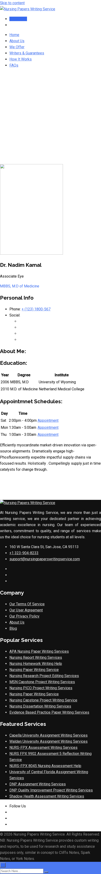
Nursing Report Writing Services (35, 657)
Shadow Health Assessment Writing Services (46, 796)
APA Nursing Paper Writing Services (39, 651)
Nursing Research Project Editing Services (44, 676)
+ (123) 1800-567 (36, 309)
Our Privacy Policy (24, 616)
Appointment (48, 420)
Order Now (18, 19)
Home (14, 35)
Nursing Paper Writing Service (34, 669)
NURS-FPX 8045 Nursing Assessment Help (45, 766)
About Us (16, 41)
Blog (13, 628)
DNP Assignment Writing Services (37, 784)
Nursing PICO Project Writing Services (40, 688)
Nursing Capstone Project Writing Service (43, 700)
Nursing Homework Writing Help (35, 663)
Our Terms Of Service (27, 604)
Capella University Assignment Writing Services (48, 735)
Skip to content (12, 3)
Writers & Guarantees (26, 53)
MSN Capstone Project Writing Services (42, 682)
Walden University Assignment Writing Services (48, 741)
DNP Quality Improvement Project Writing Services (51, 790)
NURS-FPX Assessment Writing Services (43, 747)
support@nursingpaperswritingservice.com (44, 559)
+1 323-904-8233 (24, 553)
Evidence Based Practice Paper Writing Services (49, 712)
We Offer (16, 47)
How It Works (20, 59)
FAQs (13, 65)
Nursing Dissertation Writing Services (40, 706)
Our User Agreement (26, 610)
